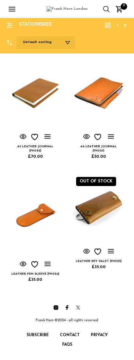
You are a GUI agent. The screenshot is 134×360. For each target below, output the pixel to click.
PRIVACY (99, 335)
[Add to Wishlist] (35, 137)
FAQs (67, 345)
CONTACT (70, 335)
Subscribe (38, 335)
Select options (47, 136)
